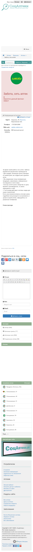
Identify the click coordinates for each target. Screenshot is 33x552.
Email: (6, 308)
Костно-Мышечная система (12, 515)
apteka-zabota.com (17, 127)
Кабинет (28, 2)
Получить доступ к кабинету (12, 487)
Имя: (5, 301)
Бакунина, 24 (10, 425)
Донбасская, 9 (10, 406)
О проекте (7, 470)
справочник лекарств (7, 67)
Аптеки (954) (8, 327)
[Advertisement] (16, 29)
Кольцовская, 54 (11, 415)
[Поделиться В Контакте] (2, 263)
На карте (27, 383)
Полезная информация (11, 472)
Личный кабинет (8, 485)
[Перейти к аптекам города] (21, 2)
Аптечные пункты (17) (11, 331)
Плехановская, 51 (11, 391)
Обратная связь (8, 475)
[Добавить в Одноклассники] (23, 259)
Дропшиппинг (8, 490)
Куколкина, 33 (10, 420)
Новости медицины (9, 505)
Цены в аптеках (8, 502)
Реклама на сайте (9, 488)
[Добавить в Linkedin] (9, 259)
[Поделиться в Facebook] (2, 259)
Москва (17, 2)
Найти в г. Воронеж (21, 62)
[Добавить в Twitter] (27, 259)
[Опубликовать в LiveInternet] (13, 259)
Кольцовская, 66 (11, 430)
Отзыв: (6, 277)
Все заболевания (9, 520)
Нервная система (9, 517)
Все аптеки (7, 500)
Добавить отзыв (24, 117)
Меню (27, 49)
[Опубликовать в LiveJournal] (16, 259)
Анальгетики (7, 518)
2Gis (13, 248)
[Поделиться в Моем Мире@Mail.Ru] (20, 259)
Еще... (5, 434)
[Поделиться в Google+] (6, 259)
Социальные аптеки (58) (11, 339)
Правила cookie (7, 546)
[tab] (16, 434)
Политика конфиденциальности (11, 544)
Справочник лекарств (10, 503)
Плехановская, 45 (11, 396)
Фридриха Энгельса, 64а (13, 387)
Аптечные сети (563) (10, 335)
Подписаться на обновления (12, 473)
